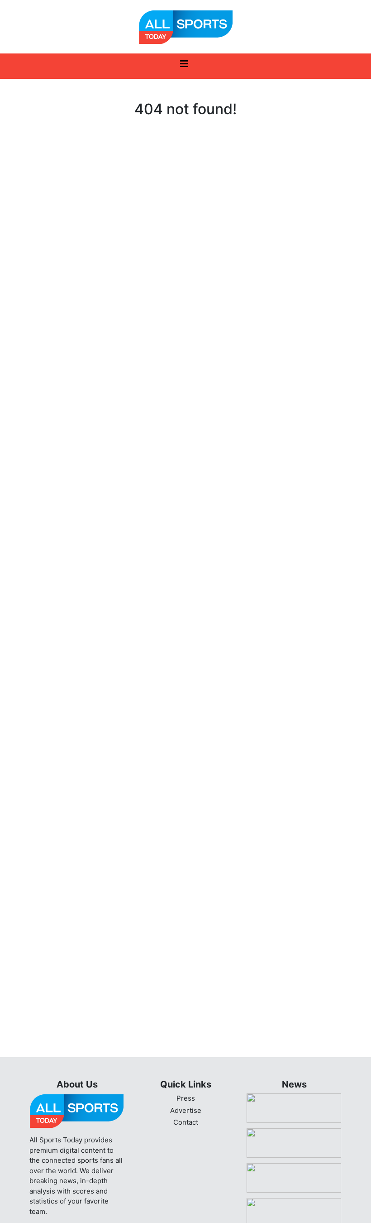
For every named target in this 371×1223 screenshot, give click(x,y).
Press (185, 1098)
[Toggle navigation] (184, 66)
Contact (185, 1122)
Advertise (185, 1110)
